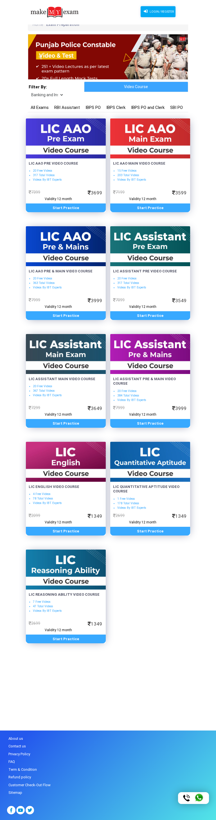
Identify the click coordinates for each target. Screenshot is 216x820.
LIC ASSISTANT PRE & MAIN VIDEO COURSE (144, 381)
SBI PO (176, 107)
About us (15, 738)
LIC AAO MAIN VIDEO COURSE (139, 163)
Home (38, 24)
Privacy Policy (19, 754)
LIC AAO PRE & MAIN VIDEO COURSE (61, 271)
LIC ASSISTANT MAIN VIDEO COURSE (62, 379)
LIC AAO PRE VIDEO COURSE (53, 163)
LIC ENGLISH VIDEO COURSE (54, 487)
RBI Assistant (67, 107)
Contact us (17, 746)
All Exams (40, 107)
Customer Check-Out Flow (29, 785)
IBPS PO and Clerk (148, 107)
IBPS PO (93, 107)
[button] (40, 56)
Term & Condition (22, 769)
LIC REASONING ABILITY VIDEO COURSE (64, 594)
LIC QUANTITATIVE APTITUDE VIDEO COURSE (146, 489)
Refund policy (19, 777)
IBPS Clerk (115, 107)
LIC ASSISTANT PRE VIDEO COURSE (145, 271)
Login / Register (161, 11)
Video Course (136, 86)
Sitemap (15, 792)
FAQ (11, 761)
